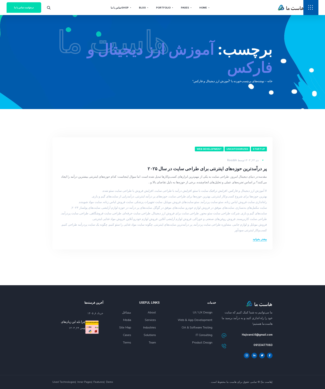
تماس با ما (116, 7)
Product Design (202, 342)
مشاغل (126, 312)
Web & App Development (195, 320)
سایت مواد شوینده (90, 202)
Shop (125, 7)
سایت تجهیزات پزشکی (148, 202)
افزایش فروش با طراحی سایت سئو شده (128, 191)
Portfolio (163, 7)
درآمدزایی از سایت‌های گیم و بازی (113, 196)
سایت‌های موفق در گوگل (168, 208)
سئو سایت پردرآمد (211, 202)
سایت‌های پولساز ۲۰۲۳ (86, 208)
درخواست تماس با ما (24, 7)
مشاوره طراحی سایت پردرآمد (212, 225)
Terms (127, 342)
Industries (149, 327)
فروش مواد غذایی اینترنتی (109, 219)
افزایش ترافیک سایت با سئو (210, 191)
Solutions (150, 335)
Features (98, 382)
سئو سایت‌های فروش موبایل (181, 202)
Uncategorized (237, 148)
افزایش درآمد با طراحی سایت (173, 191)
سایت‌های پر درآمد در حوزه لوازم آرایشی (127, 208)
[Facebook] (270, 355)
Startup (259, 148)
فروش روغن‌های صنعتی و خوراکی (214, 219)
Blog (142, 7)
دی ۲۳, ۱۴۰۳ (252, 160)
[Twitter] (262, 355)
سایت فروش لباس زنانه (118, 202)
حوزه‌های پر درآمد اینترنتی (151, 196)
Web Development (209, 148)
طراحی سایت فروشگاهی (105, 213)
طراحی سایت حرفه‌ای (136, 213)
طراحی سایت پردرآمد (74, 213)
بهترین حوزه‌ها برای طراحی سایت (189, 196)
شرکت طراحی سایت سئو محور (220, 213)
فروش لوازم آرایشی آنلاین (175, 219)
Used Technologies (63, 382)
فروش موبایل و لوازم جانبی (249, 225)
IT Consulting (204, 335)
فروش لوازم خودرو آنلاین (142, 219)
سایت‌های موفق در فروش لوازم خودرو (210, 208)
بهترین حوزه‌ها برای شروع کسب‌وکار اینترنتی (239, 196)
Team (152, 342)
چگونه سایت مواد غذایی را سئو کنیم (131, 225)
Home (203, 7)
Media (127, 320)
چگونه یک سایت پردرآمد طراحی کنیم (84, 225)
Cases (127, 335)
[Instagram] (246, 355)
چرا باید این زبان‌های (73, 322)
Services (150, 320)
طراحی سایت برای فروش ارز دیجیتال (175, 213)
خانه (270, 81)
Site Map (125, 327)
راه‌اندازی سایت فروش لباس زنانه (246, 202)
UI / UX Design (202, 312)
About (152, 312)
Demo (109, 382)
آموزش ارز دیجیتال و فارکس (246, 191)
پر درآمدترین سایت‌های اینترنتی (173, 225)
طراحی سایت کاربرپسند (252, 219)
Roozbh (232, 160)
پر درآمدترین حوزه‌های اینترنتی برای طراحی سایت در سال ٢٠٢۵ (207, 168)
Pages (185, 7)
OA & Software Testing (197, 327)
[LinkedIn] (254, 355)
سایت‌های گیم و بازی (254, 213)
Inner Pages (84, 382)
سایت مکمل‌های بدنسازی (251, 208)
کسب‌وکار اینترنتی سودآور (251, 230)
